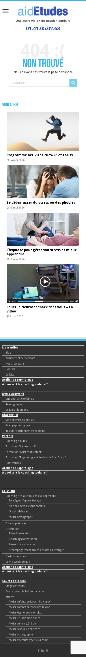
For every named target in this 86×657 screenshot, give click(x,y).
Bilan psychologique (18, 425)
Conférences (13, 463)
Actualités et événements (20, 358)
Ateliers (10, 597)
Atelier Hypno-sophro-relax (25, 612)
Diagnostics (10, 414)
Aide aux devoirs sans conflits (27, 506)
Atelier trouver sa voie (22, 544)
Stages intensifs (15, 586)
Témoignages (14, 404)
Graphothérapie (18, 511)
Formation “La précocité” (21, 446)
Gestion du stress (16, 556)
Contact (10, 369)
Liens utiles (10, 347)
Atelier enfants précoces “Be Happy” (30, 601)
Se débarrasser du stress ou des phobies (41, 202)
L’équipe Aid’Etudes (17, 409)
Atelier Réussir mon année (24, 618)
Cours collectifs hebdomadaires (25, 591)
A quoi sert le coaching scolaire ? (25, 384)
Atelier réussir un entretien (24, 629)
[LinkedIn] (42, 650)
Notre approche (13, 393)
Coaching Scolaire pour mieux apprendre (31, 495)
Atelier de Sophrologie (17, 379)
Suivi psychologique (18, 561)
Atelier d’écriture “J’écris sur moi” (28, 640)
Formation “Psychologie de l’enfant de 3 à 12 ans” (35, 457)
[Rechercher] (73, 83)
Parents (7, 435)
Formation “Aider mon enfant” (24, 452)
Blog (8, 352)
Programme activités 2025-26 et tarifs (40, 155)
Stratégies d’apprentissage (25, 500)
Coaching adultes (16, 441)
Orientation (12, 528)
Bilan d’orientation (20, 533)
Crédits (10, 374)
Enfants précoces (16, 523)
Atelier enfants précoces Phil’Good (29, 607)
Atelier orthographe (21, 517)
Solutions (8, 490)
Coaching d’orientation (23, 539)
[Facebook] (38, 650)
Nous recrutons (15, 363)
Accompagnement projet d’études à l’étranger (36, 550)
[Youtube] (47, 650)
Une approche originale (20, 398)
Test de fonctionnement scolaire (25, 430)
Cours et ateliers (14, 581)
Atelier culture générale (22, 623)
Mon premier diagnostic (20, 419)
